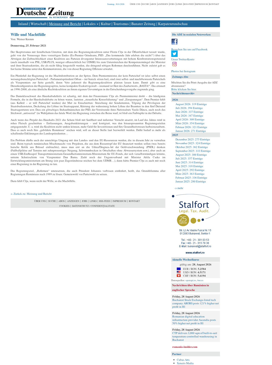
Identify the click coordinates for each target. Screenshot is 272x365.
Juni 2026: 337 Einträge (189, 111)
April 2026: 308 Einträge (190, 119)
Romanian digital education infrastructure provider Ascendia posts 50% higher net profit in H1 (194, 319)
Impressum (201, 4)
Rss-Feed (189, 4)
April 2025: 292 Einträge (190, 170)
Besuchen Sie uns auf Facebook (189, 49)
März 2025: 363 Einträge (190, 173)
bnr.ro (200, 280)
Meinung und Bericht (65, 23)
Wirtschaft (39, 23)
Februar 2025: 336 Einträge (191, 177)
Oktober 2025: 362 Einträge (192, 147)
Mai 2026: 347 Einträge (189, 115)
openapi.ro (191, 280)
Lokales (90, 23)
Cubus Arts (183, 360)
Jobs (172, 4)
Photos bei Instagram (183, 71)
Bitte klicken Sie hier (183, 89)
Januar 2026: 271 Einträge (191, 130)
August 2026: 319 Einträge (191, 104)
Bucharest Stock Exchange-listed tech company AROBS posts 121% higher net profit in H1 (195, 303)
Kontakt (214, 4)
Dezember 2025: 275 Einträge (193, 139)
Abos (153, 4)
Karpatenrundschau (173, 23)
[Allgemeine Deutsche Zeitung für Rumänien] (44, 9)
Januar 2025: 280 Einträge (191, 181)
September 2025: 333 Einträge (193, 150)
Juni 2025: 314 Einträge (189, 162)
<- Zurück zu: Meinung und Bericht (31, 194)
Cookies (64, 205)
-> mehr (178, 188)
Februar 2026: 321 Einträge (191, 127)
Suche (145, 4)
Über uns (135, 4)
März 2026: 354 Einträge (190, 123)
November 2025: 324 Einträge (193, 143)
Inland (23, 23)
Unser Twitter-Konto (182, 59)
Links (179, 4)
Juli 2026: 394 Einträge (189, 108)
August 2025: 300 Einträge (191, 154)
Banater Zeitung (143, 23)
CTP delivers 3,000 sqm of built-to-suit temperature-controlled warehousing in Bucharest (194, 336)
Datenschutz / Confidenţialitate (93, 205)
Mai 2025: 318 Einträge (189, 166)
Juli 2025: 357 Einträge (189, 158)
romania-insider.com (184, 347)
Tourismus (121, 23)
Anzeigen (163, 4)
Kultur (106, 23)
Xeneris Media (185, 363)
